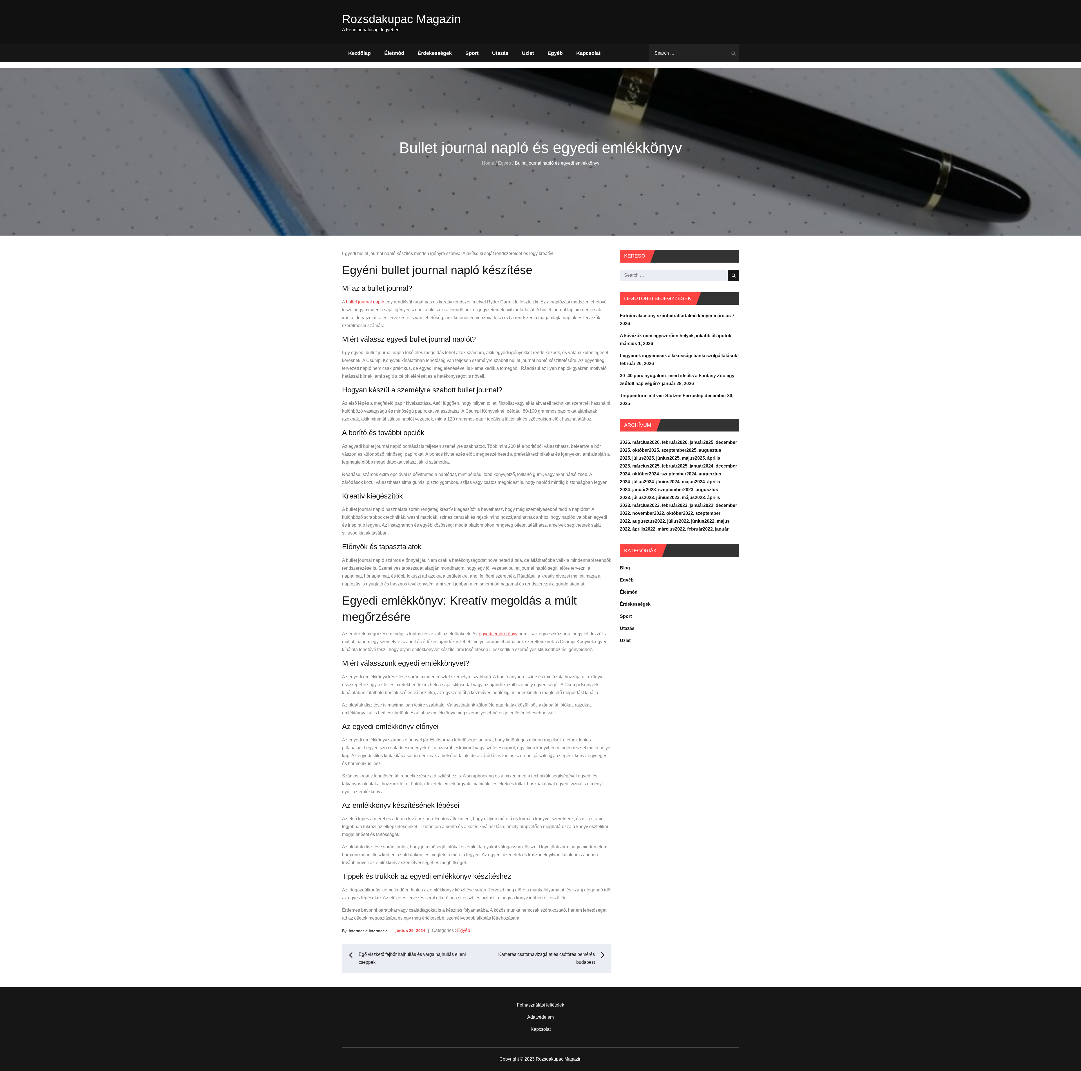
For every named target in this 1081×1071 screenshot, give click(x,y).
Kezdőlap (359, 53)
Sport (472, 53)
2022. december (720, 505)
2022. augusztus (637, 521)
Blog (625, 567)
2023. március (634, 505)
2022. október (668, 513)
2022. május (717, 521)
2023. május (682, 497)
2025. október (634, 450)
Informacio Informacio (368, 930)
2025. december (720, 442)
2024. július (632, 481)
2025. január (690, 466)
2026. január (690, 442)
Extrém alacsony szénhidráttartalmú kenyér (666, 315)
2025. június (656, 458)
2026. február (663, 442)
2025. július (632, 458)
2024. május (682, 481)
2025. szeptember (667, 450)
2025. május (682, 458)
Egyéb (555, 53)
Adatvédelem (540, 1017)
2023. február (663, 505)
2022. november (637, 513)
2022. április (632, 529)
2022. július (667, 521)
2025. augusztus (703, 450)
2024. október (634, 473)
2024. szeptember (667, 473)
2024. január (633, 489)
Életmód (394, 53)
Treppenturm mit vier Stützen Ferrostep (661, 395)
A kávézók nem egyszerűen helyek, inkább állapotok (675, 335)
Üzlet (528, 53)
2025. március (634, 466)
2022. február (689, 529)
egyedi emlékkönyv (498, 633)
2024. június (656, 481)
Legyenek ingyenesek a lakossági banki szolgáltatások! (679, 355)
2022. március (660, 529)
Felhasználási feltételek (540, 1005)
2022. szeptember (701, 513)
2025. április (707, 458)
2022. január (716, 529)
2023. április (707, 497)
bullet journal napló (365, 301)
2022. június (691, 521)
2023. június (656, 497)
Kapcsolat (588, 53)
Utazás (500, 53)
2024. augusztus (703, 473)
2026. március (634, 442)
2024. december (720, 466)
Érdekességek (435, 53)
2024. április (707, 481)
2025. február (663, 466)
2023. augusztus (700, 489)
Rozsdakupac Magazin (401, 19)
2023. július (632, 497)
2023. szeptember (664, 489)
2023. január (690, 505)
